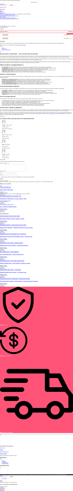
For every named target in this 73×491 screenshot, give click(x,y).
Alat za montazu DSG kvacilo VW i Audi (7, 15)
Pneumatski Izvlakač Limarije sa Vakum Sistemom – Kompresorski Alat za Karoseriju (19, 281)
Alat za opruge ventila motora (6, 189)
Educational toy (52, 113)
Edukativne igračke (22, 45)
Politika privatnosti (5, 463)
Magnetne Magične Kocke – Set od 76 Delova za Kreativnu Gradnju (15, 263)
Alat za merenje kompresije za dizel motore (7, 18)
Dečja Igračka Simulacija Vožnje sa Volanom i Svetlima (12, 218)
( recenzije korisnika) (3, 27)
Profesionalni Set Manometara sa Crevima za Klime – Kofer (13, 198)
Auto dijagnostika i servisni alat (5, 200)
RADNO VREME (3, 453)
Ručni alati (2, 191)
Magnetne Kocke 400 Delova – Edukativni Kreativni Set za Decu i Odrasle (16, 227)
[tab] (37, 47)
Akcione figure (63, 112)
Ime (1, 172)
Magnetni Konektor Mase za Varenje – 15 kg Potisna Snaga (13, 272)
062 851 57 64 (39, 2)
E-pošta (1, 174)
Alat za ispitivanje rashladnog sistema (8, 206)
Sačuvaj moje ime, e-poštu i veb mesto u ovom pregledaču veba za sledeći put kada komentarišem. (17, 176)
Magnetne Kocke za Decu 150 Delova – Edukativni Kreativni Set (14, 245)
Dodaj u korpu (2, 41)
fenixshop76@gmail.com (4, 451)
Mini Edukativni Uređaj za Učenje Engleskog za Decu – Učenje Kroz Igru (16, 236)
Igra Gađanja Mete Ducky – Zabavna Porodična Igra (12, 254)
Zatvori (1, 475)
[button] (36, 459)
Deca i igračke (38, 112)
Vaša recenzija (2, 171)
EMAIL (1, 449)
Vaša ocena (2, 163)
